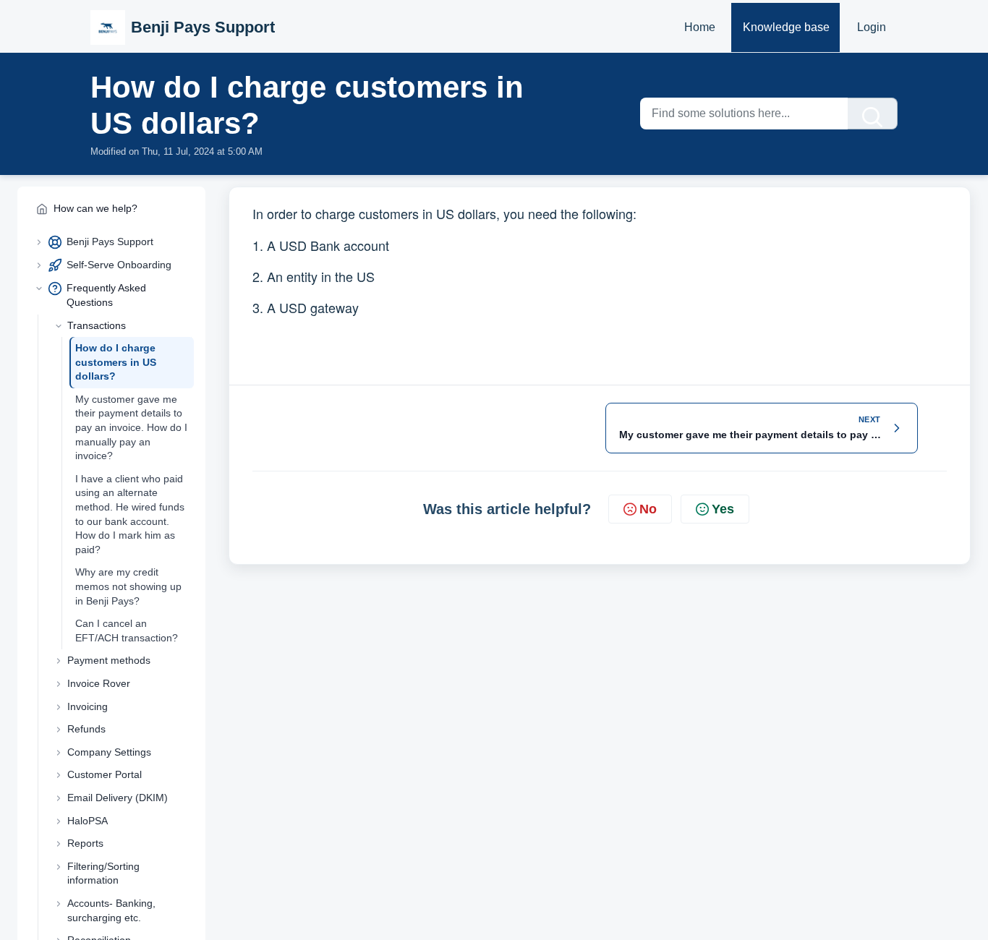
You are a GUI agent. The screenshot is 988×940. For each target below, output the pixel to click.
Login (871, 27)
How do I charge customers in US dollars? (115, 362)
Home (699, 27)
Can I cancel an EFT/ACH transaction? (126, 631)
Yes (723, 509)
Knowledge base (786, 27)
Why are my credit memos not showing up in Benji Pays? (128, 586)
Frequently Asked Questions (106, 295)
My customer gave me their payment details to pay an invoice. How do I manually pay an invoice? (131, 427)
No (648, 509)
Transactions (96, 325)
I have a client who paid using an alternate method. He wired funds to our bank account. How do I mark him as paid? (129, 514)
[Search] (873, 113)
